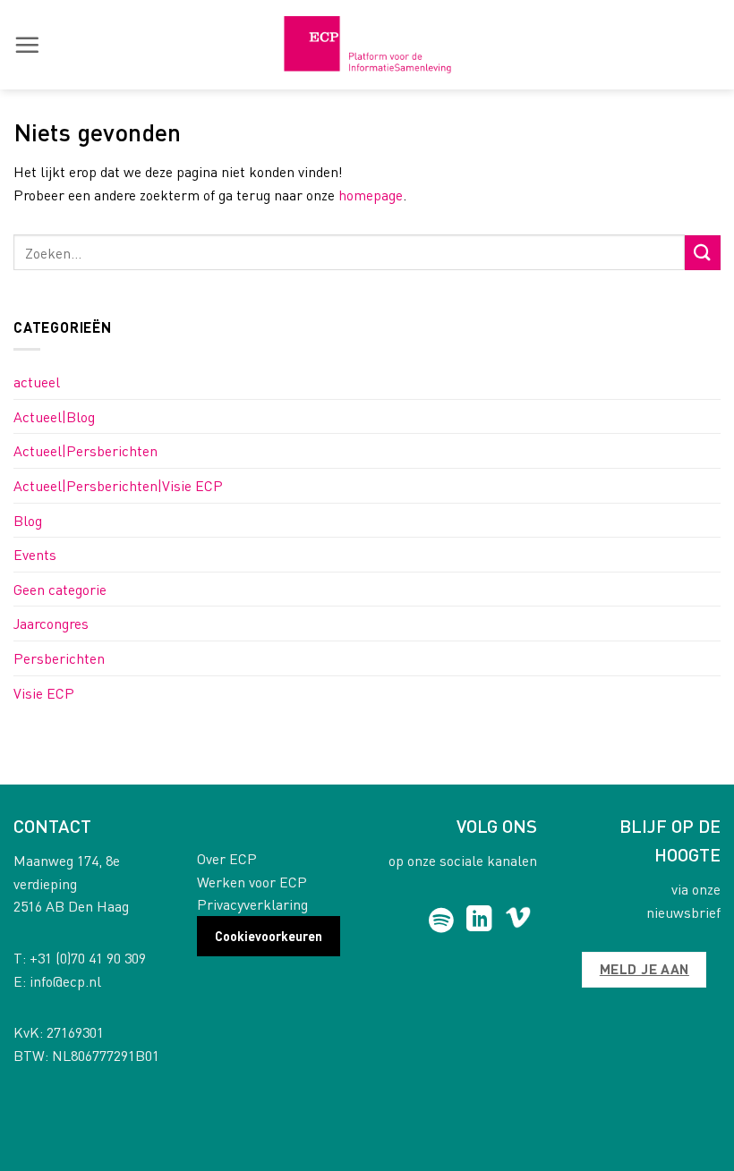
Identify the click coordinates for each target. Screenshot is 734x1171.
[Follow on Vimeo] (518, 920)
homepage (370, 194)
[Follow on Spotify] (441, 920)
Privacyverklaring (252, 904)
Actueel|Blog (54, 416)
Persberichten (59, 658)
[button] (26, 45)
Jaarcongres (51, 623)
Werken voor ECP (252, 881)
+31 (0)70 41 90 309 (88, 957)
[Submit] (703, 252)
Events (34, 554)
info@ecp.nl (65, 981)
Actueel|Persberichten (85, 450)
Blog (27, 520)
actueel (36, 381)
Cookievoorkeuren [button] (268, 936)
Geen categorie (60, 589)
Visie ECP (43, 692)
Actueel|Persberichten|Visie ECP (118, 485)
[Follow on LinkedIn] (479, 920)
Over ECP (227, 858)
